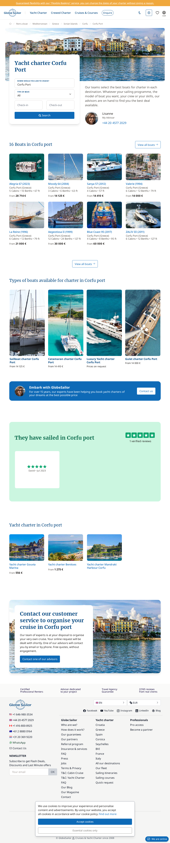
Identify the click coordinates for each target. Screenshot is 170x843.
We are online (159, 839)
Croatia (100, 725)
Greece (55, 23)
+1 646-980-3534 (23, 714)
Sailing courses (105, 778)
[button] (38, 12)
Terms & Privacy (71, 768)
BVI (98, 749)
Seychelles (102, 744)
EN (100, 702)
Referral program (72, 744)
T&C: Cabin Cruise (72, 773)
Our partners (69, 739)
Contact (66, 797)
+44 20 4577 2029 (114, 123)
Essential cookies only (85, 830)
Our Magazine (70, 792)
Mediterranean (40, 23)
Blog (158, 710)
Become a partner (141, 729)
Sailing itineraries (106, 773)
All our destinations (108, 763)
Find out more (108, 814)
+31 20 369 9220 (22, 737)
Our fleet (101, 768)
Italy (98, 758)
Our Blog (66, 787)
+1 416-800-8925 (22, 725)
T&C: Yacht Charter (73, 778)
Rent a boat (22, 23)
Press (64, 758)
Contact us (146, 391)
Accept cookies (85, 821)
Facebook (92, 710)
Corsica (100, 739)
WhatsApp (19, 742)
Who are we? (69, 725)
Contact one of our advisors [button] (39, 659)
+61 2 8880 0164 (22, 731)
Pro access (137, 725)
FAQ (63, 754)
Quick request (104, 782)
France (100, 754)
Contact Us (19, 748)
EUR (135, 702)
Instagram (126, 710)
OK (53, 772)
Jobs (63, 763)
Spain (99, 734)
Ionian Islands (71, 23)
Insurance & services (74, 749)
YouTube (109, 710)
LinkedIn (144, 710)
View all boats (147, 145)
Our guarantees (71, 734)
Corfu (85, 23)
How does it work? (72, 729)
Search (45, 115)
